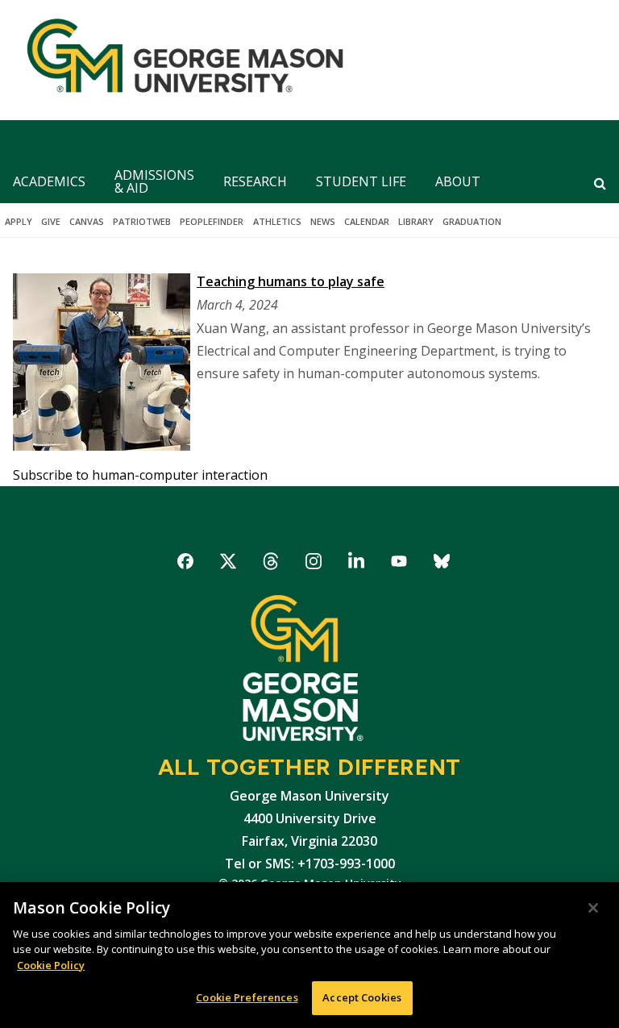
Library (416, 221)
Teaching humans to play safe (290, 281)
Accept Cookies (361, 997)
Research (255, 181)
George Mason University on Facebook (186, 564)
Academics (49, 181)
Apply (18, 221)
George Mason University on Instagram (314, 564)
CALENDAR (366, 221)
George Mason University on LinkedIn (357, 564)
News (322, 221)
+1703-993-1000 (346, 863)
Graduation (471, 221)
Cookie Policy (51, 965)
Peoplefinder (211, 221)
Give (50, 221)
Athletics (277, 221)
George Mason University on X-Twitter (228, 564)
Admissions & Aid (154, 181)
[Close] (593, 908)
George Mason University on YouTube (399, 564)
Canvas (86, 221)
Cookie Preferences (246, 997)
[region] (309, 955)
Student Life (361, 181)
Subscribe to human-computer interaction (140, 475)
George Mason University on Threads (271, 564)
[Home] (178, 60)
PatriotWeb (142, 221)
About (457, 181)
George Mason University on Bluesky (442, 564)
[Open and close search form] (600, 183)
